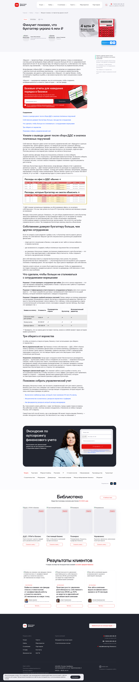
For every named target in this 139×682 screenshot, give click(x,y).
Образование (84, 473)
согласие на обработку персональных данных (41, 105)
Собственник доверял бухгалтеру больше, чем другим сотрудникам (47, 120)
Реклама (57, 473)
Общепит (99, 477)
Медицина (41, 477)
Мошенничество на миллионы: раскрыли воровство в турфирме (48, 399)
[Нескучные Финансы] (20, 5)
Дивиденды (52, 477)
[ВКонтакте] (114, 42)
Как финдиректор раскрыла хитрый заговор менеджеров (45, 402)
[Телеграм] (111, 42)
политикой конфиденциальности (97, 451)
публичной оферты (50, 106)
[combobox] (84, 436)
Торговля (34, 473)
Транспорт (109, 473)
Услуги (26, 473)
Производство (97, 473)
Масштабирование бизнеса (83, 477)
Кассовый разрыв (64, 477)
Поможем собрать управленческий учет (37, 131)
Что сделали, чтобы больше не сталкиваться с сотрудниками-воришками (49, 124)
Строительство (29, 477)
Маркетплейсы (45, 473)
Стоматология (72, 473)
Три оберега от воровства (32, 127)
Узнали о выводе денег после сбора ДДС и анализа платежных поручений (49, 116)
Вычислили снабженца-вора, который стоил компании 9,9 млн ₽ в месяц (51, 395)
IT (63, 473)
